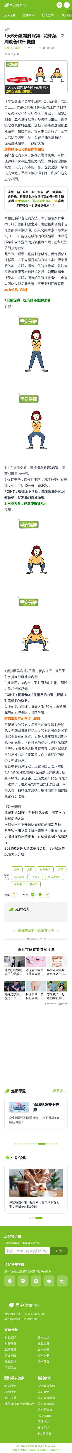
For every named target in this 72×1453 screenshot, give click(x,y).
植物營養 (43, 1361)
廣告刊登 (10, 1398)
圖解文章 (10, 1361)
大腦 (29, 869)
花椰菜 (33, 884)
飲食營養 (10, 1343)
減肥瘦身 (43, 1343)
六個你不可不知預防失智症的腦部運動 (32, 824)
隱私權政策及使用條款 (19, 1404)
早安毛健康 (44, 1410)
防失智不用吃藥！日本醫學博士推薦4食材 (35, 830)
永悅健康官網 (46, 1386)
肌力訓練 (19, 876)
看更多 (58, 1091)
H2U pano (44, 1416)
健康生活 (43, 1337)
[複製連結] (47, 895)
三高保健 (43, 1349)
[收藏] (14, 895)
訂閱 (59, 1251)
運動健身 (10, 1349)
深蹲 (60, 869)
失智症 (36, 876)
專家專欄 (43, 1355)
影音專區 (10, 1355)
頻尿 (16, 869)
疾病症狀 (10, 1337)
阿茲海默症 (54, 876)
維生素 (18, 884)
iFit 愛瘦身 (44, 1433)
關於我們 (10, 1386)
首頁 (7, 29)
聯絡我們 (10, 1392)
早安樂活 (10, 1367)
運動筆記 (43, 1422)
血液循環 (45, 869)
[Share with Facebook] (40, 895)
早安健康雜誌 (46, 1404)
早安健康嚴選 (46, 1398)
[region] (36, 199)
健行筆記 (43, 1428)
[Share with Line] (33, 895)
